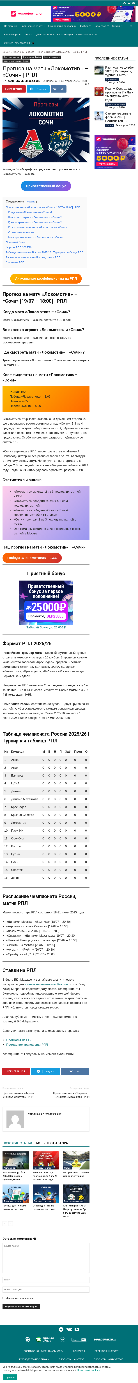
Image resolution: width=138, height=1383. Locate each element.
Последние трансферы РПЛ (27, 1044)
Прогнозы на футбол (32, 57)
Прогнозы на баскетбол (108, 1359)
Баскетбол (100, 26)
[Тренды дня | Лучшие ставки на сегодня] (16, 1193)
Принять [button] (10, 1377)
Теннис (28, 34)
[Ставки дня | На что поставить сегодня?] (46, 1193)
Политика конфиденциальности (43, 1351)
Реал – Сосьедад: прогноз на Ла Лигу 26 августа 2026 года (45, 1176)
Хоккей (116, 26)
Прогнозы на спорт (32, 26)
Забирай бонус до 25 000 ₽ (46, 627)
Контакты (79, 1351)
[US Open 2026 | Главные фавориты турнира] (76, 1160)
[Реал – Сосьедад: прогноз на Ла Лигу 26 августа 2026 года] (46, 1160)
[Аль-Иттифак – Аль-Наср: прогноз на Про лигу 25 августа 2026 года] (76, 1193)
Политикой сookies (88, 1370)
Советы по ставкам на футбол (16, 61)
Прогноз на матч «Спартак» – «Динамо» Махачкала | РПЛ (71, 1095)
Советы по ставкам (52, 57)
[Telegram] (124, 3)
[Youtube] (133, 3)
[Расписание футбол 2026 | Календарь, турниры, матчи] (16, 1160)
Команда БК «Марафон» (24, 81)
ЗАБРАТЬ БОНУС (85, 34)
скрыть (31, 201)
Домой (6, 51)
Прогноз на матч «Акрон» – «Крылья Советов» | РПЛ (20, 1095)
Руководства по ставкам (62, 26)
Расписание (9, 1168)
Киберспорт (11, 34)
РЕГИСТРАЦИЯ (65, 34)
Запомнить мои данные (20, 1298)
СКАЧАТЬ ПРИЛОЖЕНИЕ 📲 (19, 43)
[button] (131, 26)
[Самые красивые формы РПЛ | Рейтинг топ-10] (99, 115)
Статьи (67, 1168)
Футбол (84, 26)
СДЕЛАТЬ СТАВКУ (44, 34)
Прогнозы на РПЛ (19, 1040)
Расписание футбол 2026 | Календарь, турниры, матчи (14, 1176)
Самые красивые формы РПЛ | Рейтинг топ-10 (118, 117)
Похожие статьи (17, 1143)
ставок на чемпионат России (46, 984)
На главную (10, 26)
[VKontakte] (129, 3)
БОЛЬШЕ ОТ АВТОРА (52, 1143)
